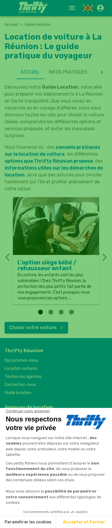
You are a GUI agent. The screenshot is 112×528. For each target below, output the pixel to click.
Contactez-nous (20, 384)
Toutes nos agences (23, 376)
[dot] (40, 312)
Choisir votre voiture (33, 327)
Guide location (18, 392)
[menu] (72, 8)
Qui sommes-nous (21, 360)
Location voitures (21, 368)
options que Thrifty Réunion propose (49, 161)
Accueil (11, 24)
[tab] (30, 72)
